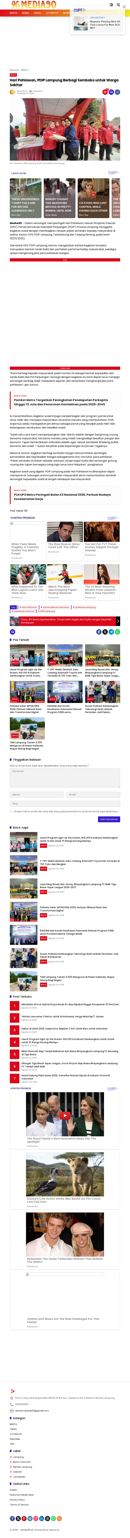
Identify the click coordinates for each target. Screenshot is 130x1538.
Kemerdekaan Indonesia (56, 607)
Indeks (13, 1489)
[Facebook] (99, 632)
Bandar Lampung (22, 1467)
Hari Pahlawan (29, 607)
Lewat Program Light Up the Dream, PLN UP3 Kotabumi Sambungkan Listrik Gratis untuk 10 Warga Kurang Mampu (26, 672)
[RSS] (59, 1518)
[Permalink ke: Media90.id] (13, 92)
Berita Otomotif (22, 1462)
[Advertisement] (70, 42)
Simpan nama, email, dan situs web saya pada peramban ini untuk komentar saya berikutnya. (66, 811)
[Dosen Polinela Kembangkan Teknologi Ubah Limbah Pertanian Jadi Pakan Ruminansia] (102, 692)
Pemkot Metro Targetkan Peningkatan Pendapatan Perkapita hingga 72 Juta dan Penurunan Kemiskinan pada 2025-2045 (61, 402)
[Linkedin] (41, 1518)
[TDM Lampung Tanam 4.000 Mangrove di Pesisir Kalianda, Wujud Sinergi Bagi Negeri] (27, 728)
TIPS (12, 1444)
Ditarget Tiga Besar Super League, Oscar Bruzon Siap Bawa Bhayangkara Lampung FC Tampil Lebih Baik (70, 1065)
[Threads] (47, 1518)
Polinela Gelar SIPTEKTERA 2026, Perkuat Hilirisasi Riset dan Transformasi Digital (26, 709)
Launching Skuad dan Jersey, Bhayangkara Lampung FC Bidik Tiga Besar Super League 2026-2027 (102, 672)
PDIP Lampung (47, 611)
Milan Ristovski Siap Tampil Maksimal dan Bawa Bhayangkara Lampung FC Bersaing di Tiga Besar (70, 1053)
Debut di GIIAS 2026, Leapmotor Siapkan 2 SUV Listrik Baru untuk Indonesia (64, 1028)
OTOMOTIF (16, 1434)
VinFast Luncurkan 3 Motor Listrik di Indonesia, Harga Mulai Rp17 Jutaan (63, 1016)
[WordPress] (29, 1518)
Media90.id (22, 91)
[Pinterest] (24, 1518)
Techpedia (19, 1476)
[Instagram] (35, 1518)
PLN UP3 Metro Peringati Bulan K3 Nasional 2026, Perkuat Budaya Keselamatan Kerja (62, 497)
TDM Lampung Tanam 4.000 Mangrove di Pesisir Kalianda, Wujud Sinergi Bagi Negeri (26, 745)
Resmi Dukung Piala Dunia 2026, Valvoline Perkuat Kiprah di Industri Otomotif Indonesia (66, 1077)
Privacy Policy (17, 1499)
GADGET (17, 1471)
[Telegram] (111, 632)
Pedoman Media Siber (22, 1494)
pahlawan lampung (85, 607)
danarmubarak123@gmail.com (32, 1410)
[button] (111, 5)
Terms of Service (19, 1504)
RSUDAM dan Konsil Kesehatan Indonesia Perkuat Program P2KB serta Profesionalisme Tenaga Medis (64, 709)
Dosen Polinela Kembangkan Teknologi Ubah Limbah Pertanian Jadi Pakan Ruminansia (101, 709)
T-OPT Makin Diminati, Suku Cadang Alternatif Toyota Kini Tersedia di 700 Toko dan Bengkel (64, 672)
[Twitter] (105, 632)
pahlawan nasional (24, 611)
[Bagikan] (117, 92)
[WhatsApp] (117, 632)
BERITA (13, 75)
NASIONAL (15, 1439)
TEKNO (13, 1429)
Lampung (18, 1457)
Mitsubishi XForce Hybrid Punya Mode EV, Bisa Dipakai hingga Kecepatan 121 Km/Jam (70, 1004)
